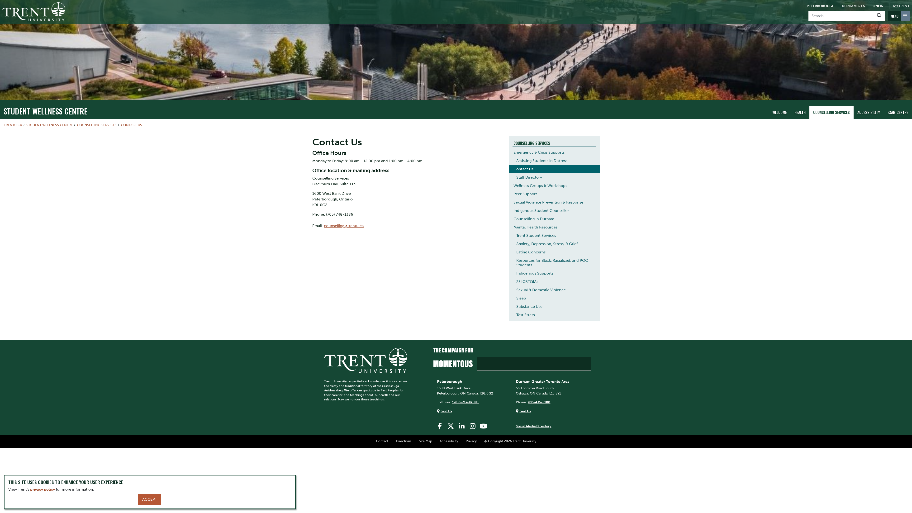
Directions (403, 441)
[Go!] (879, 16)
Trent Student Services (536, 235)
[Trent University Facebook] (440, 426)
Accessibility (868, 112)
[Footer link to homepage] (365, 360)
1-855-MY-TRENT (465, 402)
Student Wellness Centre (45, 111)
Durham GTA (853, 6)
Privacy (471, 441)
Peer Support (525, 194)
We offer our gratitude (360, 390)
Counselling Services (831, 112)
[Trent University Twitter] (451, 426)
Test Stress (525, 315)
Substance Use (529, 306)
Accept (149, 499)
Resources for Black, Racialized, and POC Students (552, 262)
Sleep (521, 298)
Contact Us (131, 125)
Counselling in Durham (533, 219)
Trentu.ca (13, 125)
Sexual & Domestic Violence (541, 290)
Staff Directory (529, 177)
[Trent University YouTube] (484, 426)
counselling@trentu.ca (344, 225)
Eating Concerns (531, 252)
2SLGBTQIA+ (527, 281)
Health (800, 112)
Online (879, 6)
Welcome (779, 112)
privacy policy (42, 489)
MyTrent (901, 6)
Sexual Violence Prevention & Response (548, 202)
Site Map (425, 441)
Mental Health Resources (535, 227)
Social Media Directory (533, 426)
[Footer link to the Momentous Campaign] (512, 359)
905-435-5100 (539, 402)
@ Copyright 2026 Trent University (510, 441)
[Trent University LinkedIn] (462, 426)
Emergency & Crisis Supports (539, 152)
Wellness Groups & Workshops (540, 185)
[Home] (33, 11)
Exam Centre (898, 112)
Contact (382, 441)
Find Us (446, 411)
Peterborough (820, 6)
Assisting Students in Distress (541, 160)
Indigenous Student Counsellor (541, 210)
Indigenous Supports (534, 273)
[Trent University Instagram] (473, 426)
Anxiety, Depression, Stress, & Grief (547, 244)
